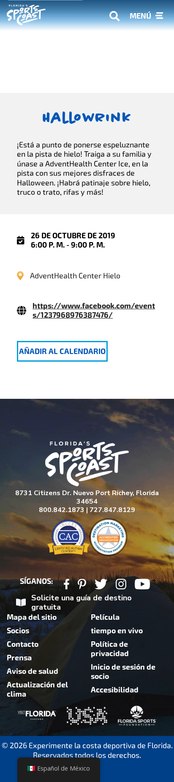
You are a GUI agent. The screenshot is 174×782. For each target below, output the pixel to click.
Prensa (19, 657)
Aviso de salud (32, 671)
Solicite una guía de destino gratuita (81, 603)
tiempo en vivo (117, 630)
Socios (18, 630)
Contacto (22, 644)
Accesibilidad (115, 690)
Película (105, 617)
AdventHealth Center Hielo (75, 275)
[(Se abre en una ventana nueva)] (66, 585)
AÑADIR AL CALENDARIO (62, 351)
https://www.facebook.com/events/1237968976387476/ (94, 310)
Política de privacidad (110, 649)
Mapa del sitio (32, 617)
